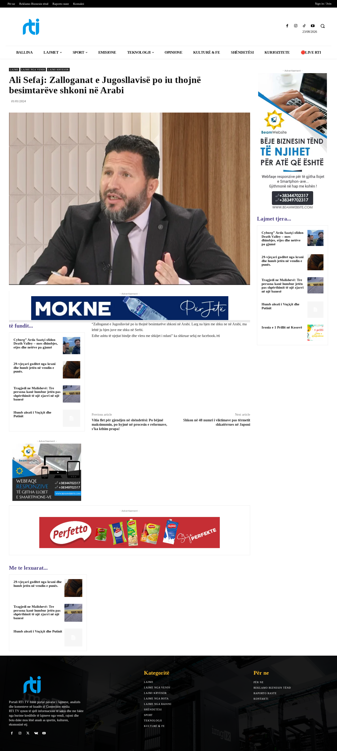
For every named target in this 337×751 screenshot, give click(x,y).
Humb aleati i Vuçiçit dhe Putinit (38, 631)
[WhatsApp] (245, 101)
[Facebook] (287, 26)
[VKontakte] (36, 733)
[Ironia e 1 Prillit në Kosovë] (315, 333)
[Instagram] (296, 26)
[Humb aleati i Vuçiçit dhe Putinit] (71, 418)
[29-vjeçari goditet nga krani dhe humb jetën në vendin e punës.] (71, 369)
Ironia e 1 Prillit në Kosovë (282, 327)
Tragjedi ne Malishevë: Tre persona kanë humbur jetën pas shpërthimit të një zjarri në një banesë (37, 393)
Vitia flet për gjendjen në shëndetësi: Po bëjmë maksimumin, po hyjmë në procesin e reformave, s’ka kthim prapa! (129, 424)
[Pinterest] (235, 101)
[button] (322, 25)
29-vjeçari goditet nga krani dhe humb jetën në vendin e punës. (34, 367)
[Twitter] (224, 101)
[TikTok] (304, 26)
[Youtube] (313, 26)
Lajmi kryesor (58, 69)
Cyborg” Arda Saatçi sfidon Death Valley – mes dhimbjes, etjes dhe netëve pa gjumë (36, 343)
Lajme (14, 69)
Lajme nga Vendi (33, 69)
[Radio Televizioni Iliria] (48, 26)
